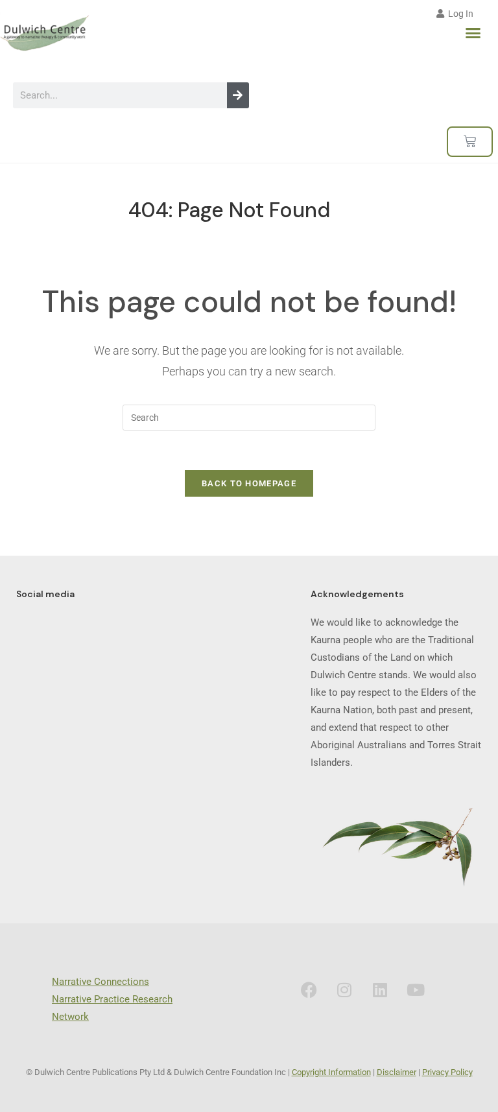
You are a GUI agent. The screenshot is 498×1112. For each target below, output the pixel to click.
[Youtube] (415, 989)
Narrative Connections (100, 982)
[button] (473, 33)
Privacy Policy (447, 1072)
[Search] (238, 95)
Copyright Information (331, 1072)
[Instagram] (344, 989)
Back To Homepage (249, 483)
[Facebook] (308, 989)
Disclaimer (396, 1072)
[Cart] (470, 141)
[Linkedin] (380, 989)
